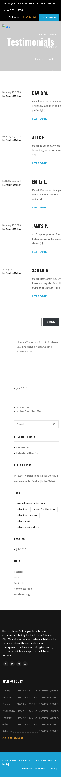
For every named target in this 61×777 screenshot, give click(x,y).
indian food (22, 509)
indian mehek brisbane (28, 527)
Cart (54, 71)
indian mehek (23, 521)
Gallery (39, 59)
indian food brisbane (44, 509)
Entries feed (20, 583)
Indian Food (23, 407)
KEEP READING (39, 118)
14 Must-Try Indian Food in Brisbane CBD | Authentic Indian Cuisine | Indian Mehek (37, 347)
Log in (17, 577)
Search (18, 314)
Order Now (50, 46)
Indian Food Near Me (28, 411)
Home (42, 34)
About (43, 71)
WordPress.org (22, 594)
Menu (53, 34)
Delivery (53, 768)
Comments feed (23, 588)
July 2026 (21, 388)
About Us (27, 768)
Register (18, 571)
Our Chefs (40, 768)
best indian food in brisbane (31, 503)
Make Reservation (13, 737)
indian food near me (27, 515)
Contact (52, 59)
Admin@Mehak (13, 96)
